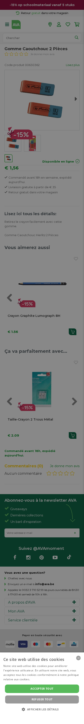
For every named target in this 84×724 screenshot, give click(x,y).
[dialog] (42, 688)
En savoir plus (40, 679)
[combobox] (78, 658)
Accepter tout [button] (41, 689)
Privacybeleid (39, 716)
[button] (42, 709)
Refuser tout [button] (42, 699)
